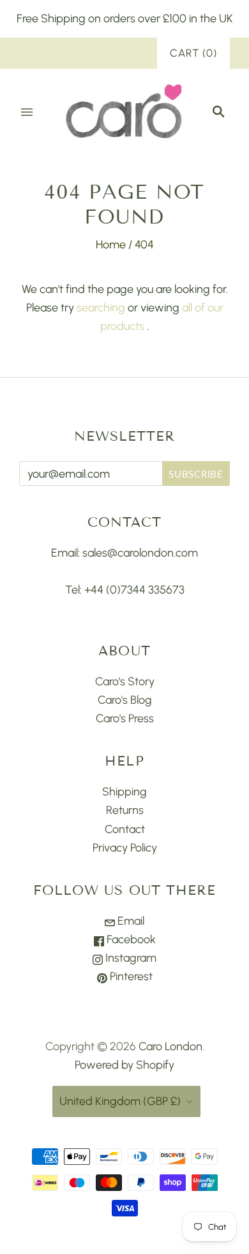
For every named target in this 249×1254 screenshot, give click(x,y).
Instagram (129, 958)
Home (111, 245)
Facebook (130, 939)
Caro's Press (125, 718)
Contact (125, 829)
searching (101, 308)
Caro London (170, 1046)
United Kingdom (120, 1101)
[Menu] (26, 112)
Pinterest (130, 976)
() (193, 52)
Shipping (124, 792)
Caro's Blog (125, 700)
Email (129, 921)
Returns (125, 810)
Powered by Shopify (124, 1065)
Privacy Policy (125, 848)
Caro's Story (125, 681)
